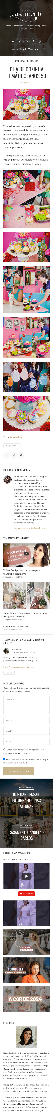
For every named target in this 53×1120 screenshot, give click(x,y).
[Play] (26, 876)
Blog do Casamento (30, 49)
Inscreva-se (28, 893)
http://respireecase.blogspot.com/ (18, 667)
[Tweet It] (14, 455)
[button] (26, 914)
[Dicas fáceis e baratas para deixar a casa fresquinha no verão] (26, 596)
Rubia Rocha (28, 82)
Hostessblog (16, 437)
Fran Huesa (16, 649)
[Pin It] (21, 455)
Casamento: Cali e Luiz (15, 626)
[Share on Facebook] (6, 455)
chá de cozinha (12, 446)
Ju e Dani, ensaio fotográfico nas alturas (26, 800)
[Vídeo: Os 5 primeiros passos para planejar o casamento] (26, 555)
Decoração (20, 61)
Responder (9, 673)
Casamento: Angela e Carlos (26, 835)
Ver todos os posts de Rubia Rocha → (30, 528)
